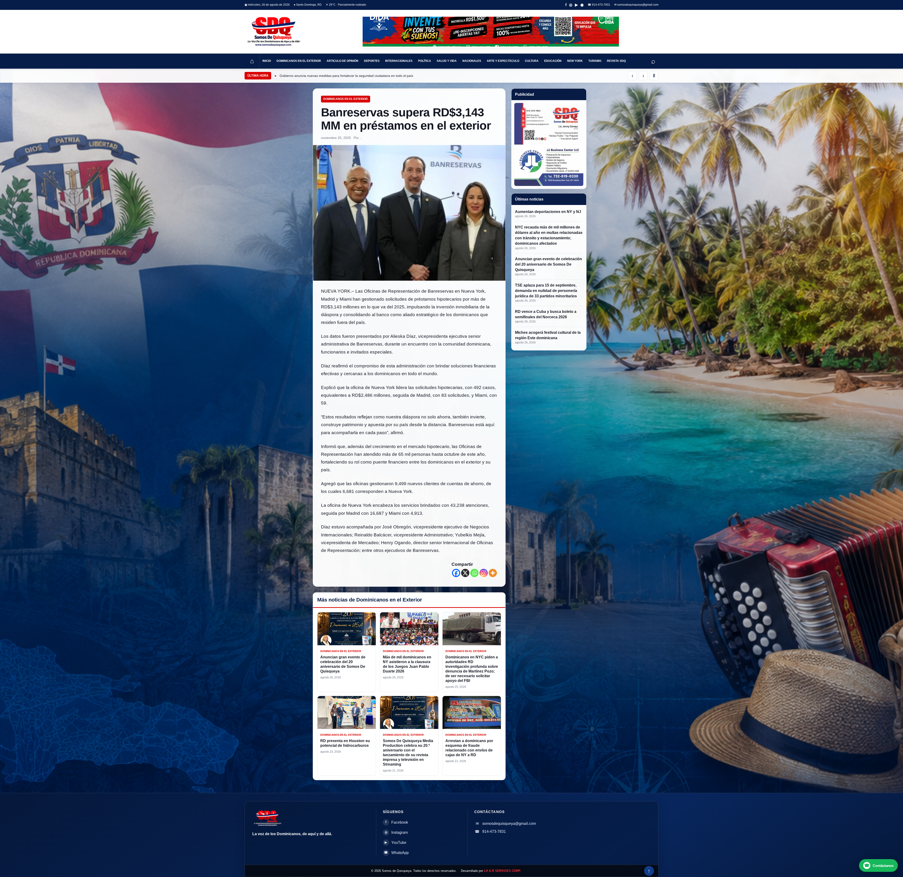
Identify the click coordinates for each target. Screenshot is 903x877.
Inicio (266, 61)
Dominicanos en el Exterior (299, 61)
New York (575, 61)
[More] (493, 573)
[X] (465, 573)
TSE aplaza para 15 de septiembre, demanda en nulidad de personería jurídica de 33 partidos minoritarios (546, 290)
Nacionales (471, 61)
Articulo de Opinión (342, 61)
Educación (553, 61)
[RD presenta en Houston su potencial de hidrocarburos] (346, 712)
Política (424, 61)
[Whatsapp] (474, 573)
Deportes (372, 61)
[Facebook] (456, 573)
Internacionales (398, 61)
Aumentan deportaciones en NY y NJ (548, 212)
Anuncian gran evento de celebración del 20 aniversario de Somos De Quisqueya (548, 264)
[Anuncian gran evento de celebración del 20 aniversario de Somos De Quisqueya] (346, 628)
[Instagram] (483, 573)
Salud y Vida (447, 61)
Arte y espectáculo (503, 61)
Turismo (594, 61)
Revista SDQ (616, 61)
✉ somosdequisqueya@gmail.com (636, 4)
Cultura (532, 61)
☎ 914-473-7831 (599, 4)
